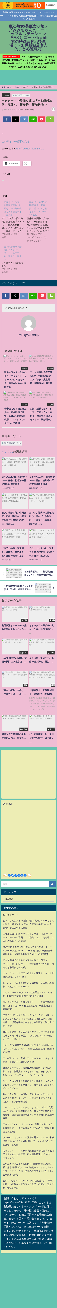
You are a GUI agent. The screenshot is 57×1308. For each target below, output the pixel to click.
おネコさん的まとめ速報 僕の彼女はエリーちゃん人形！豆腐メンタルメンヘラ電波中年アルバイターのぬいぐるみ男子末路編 (28, 924)
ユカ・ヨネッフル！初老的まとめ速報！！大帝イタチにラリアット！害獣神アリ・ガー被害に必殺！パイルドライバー (28, 1084)
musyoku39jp (29, 335)
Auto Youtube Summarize (29, 148)
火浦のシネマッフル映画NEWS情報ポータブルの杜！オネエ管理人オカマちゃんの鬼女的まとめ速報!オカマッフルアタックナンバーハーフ (27, 1071)
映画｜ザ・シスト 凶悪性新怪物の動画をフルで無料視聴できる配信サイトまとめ (14, 208)
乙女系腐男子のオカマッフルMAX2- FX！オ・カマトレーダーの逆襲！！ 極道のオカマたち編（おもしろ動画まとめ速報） (28, 937)
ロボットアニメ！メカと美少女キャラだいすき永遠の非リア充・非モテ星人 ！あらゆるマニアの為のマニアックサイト (28, 1035)
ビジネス (6, 95)
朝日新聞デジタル (22, 95)
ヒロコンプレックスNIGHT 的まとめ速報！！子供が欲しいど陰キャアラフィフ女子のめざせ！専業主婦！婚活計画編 (28, 1184)
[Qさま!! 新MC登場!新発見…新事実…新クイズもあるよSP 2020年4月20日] (39, 221)
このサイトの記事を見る (15, 141)
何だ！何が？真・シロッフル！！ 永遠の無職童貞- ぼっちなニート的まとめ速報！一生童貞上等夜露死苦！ (28, 1005)
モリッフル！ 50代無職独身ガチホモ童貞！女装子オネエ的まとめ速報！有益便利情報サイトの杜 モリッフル (28, 1154)
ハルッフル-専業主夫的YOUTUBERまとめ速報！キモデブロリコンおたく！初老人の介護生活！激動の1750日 (28, 1048)
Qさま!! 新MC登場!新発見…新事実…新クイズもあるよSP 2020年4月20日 (38, 208)
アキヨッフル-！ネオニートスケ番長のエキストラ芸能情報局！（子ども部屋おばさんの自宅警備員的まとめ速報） (28, 1128)
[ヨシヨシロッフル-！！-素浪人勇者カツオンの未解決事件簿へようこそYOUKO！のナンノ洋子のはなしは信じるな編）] (28, 1141)
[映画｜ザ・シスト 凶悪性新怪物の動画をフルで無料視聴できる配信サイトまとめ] (14, 219)
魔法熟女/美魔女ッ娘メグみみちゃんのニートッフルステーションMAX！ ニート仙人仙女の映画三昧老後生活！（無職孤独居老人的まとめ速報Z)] (28, 950)
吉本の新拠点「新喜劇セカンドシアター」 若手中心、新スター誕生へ (13, 253)
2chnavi (7, 803)
